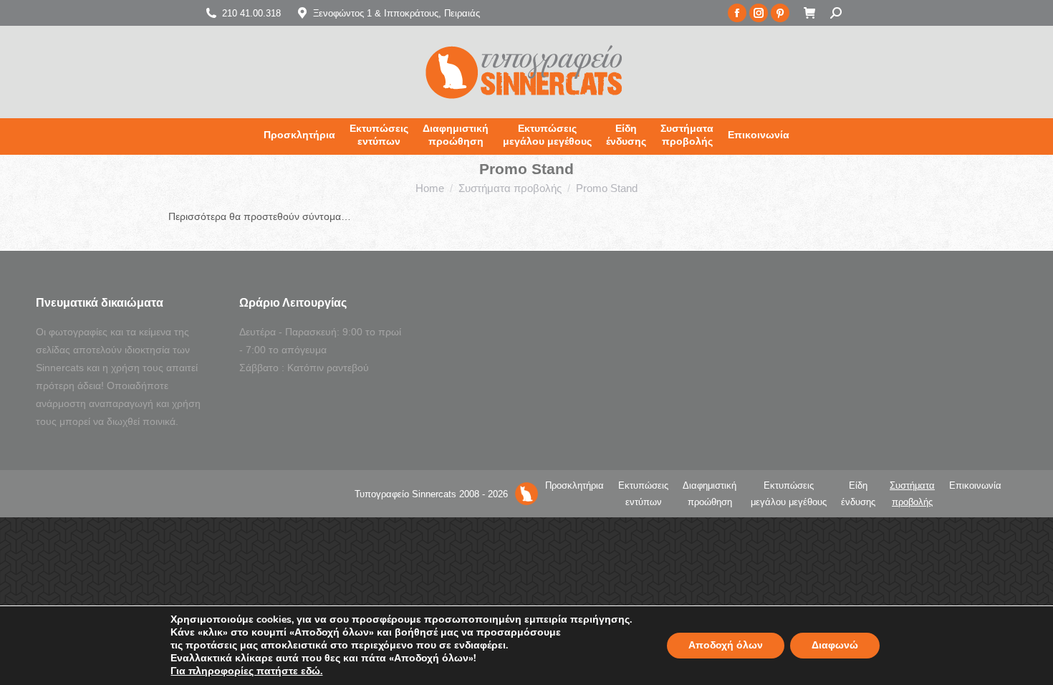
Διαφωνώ (835, 645)
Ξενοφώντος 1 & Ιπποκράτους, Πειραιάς (396, 13)
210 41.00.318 (251, 13)
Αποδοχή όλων (725, 645)
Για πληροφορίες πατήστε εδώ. (246, 671)
